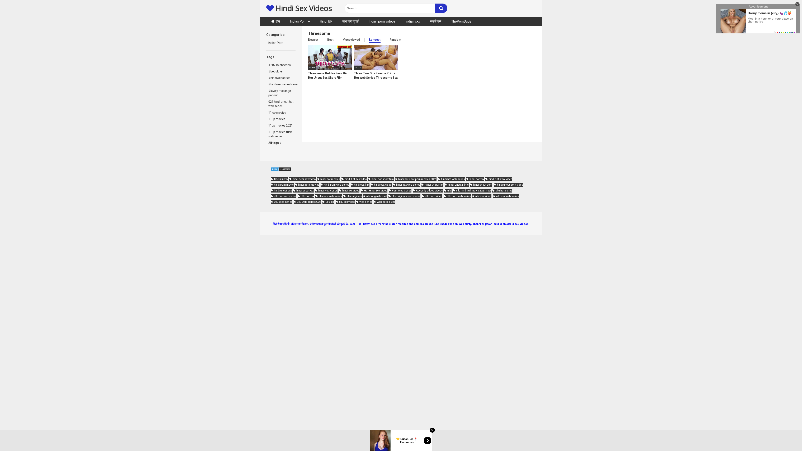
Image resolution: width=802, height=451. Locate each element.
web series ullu (386, 201)
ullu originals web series (406, 196)
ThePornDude (461, 21)
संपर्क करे (435, 21)
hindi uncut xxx (305, 190)
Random (395, 39)
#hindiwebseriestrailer (282, 84)
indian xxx (413, 21)
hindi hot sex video (356, 179)
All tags (273, 142)
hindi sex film (361, 184)
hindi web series (328, 190)
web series (365, 201)
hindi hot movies (330, 179)
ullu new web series (330, 196)
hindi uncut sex (283, 190)
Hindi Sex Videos (303, 8)
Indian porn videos (382, 21)
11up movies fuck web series (280, 134)
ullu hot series (504, 190)
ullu (449, 190)
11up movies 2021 (280, 125)
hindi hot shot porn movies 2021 (417, 179)
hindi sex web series (408, 184)
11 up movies (277, 112)
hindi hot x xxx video (500, 179)
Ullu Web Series (283, 201)
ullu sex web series (507, 196)
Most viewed (351, 39)
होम (278, 21)
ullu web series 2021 (309, 201)
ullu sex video (483, 196)
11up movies (276, 119)
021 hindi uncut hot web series (280, 104)
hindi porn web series (336, 184)
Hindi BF (326, 21)
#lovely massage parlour (279, 93)
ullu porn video (433, 196)
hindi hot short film (383, 179)
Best (330, 39)
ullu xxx (330, 201)
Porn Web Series (401, 190)
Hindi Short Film (434, 184)
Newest (313, 39)
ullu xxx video (347, 201)
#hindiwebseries (279, 78)
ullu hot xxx (307, 196)
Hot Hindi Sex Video (375, 190)
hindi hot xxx (477, 179)
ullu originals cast (376, 196)
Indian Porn (298, 21)
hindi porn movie (284, 184)
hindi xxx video (350, 190)
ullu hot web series (285, 196)
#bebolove (275, 71)
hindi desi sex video (304, 179)
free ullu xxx (281, 179)
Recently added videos (429, 190)
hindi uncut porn (482, 184)
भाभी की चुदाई (350, 21)
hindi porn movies (308, 184)
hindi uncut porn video (510, 184)
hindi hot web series (453, 179)
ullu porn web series (459, 196)
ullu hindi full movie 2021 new (473, 190)
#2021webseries (279, 65)
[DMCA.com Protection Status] (281, 170)
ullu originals (354, 196)
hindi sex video (383, 184)
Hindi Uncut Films (458, 184)
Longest (375, 39)
